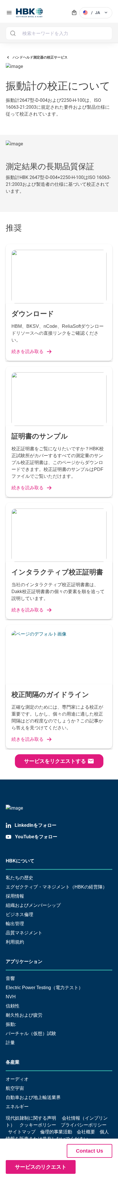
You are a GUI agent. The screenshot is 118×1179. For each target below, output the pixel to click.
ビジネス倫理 (19, 914)
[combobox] (59, 33)
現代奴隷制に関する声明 (31, 1118)
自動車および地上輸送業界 (33, 1097)
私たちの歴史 (19, 877)
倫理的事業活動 (56, 1131)
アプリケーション (24, 961)
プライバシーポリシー (84, 1125)
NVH (11, 996)
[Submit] (12, 33)
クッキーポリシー (37, 1125)
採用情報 (15, 896)
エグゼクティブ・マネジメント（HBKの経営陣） (56, 886)
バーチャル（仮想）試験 (31, 1033)
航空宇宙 (15, 1088)
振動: (11, 1024)
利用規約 (15, 942)
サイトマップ (22, 1131)
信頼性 (12, 1005)
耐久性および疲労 (24, 1015)
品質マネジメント (24, 932)
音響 (10, 978)
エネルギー (17, 1106)
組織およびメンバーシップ (33, 905)
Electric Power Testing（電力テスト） (44, 987)
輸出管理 (15, 923)
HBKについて (20, 860)
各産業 (12, 1062)
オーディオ (17, 1079)
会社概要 (86, 1131)
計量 (10, 1042)
